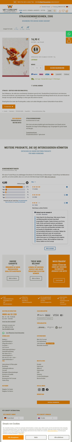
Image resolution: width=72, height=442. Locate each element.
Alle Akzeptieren (13, 437)
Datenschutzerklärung (52, 430)
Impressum (21, 433)
